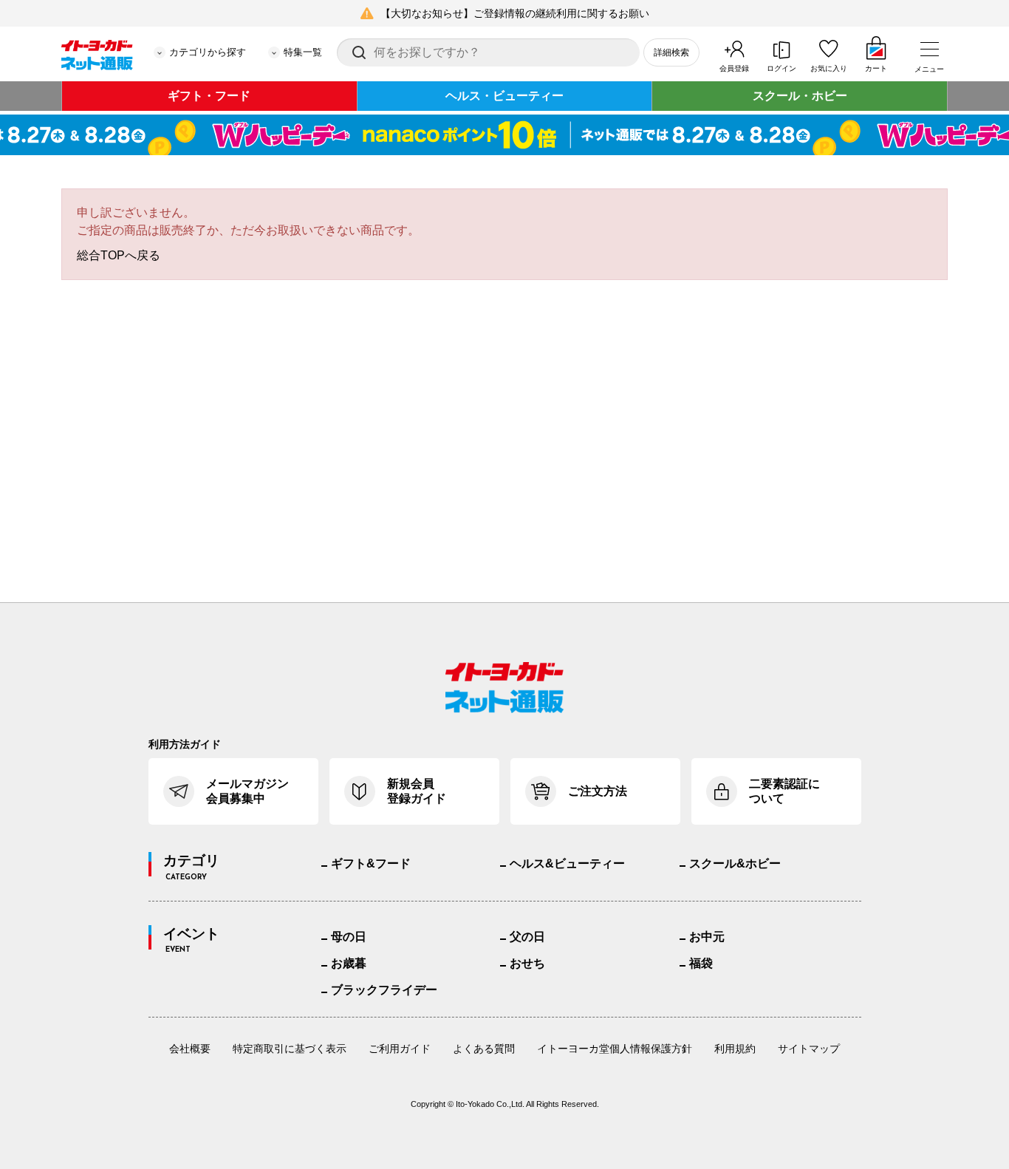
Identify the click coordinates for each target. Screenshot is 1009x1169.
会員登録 (734, 68)
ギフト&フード (371, 863)
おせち (527, 963)
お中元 (707, 936)
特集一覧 (303, 52)
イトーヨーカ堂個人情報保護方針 (614, 1048)
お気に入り (828, 68)
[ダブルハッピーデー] (504, 135)
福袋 (701, 963)
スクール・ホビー (800, 95)
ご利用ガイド (400, 1048)
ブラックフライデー (384, 990)
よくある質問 (484, 1048)
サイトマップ (809, 1048)
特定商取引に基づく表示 (289, 1048)
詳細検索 (671, 52)
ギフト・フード (209, 95)
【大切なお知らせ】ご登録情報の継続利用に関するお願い (514, 13)
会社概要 (190, 1048)
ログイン (781, 68)
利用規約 (735, 1048)
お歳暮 (348, 963)
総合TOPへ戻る (118, 255)
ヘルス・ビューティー (504, 95)
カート (876, 68)
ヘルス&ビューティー (567, 863)
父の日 (527, 936)
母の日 (348, 936)
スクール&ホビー (735, 863)
